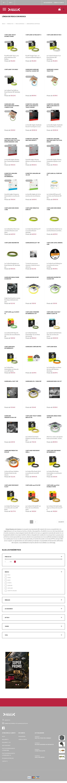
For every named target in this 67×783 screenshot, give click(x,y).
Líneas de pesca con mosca (33, 23)
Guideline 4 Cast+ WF (11, 381)
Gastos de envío (6, 745)
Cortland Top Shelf (11, 69)
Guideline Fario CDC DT (54, 381)
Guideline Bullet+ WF (33, 242)
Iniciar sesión (21, 736)
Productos (10, 23)
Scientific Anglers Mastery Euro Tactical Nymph (54, 140)
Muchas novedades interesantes (44, 744)
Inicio (3, 23)
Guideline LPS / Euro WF (33, 381)
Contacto (5, 761)
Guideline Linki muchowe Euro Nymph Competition (11, 105)
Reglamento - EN (6, 742)
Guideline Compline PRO (33, 346)
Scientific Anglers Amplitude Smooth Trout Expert (32, 105)
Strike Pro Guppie (40, 750)
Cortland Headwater (11, 242)
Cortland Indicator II (54, 34)
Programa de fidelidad (8, 758)
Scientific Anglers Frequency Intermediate (10, 175)
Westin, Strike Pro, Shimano (43, 738)
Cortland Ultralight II (33, 34)
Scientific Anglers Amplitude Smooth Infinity (53, 105)
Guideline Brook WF (32, 277)
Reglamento (5, 739)
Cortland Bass (52, 346)
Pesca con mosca (20, 23)
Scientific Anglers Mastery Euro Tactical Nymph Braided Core (12, 140)
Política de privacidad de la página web (8, 749)
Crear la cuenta (22, 739)
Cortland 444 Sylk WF (33, 485)
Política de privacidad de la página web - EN (8, 754)
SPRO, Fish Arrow (39, 757)
